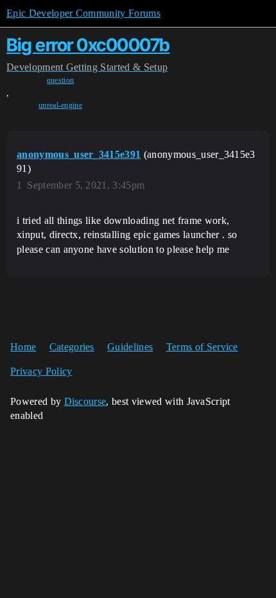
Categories (71, 346)
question (60, 80)
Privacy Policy (41, 371)
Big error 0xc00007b (88, 45)
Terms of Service (202, 346)
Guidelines (130, 346)
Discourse (85, 401)
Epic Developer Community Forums (83, 13)
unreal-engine (60, 105)
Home (23, 346)
